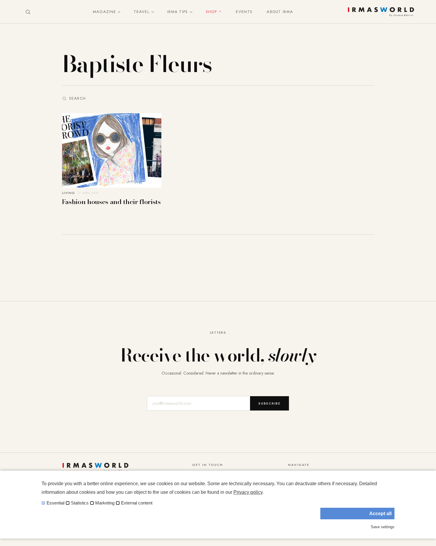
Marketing (104, 503)
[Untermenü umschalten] (118, 12)
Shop (211, 12)
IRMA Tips (177, 12)
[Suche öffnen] (28, 12)
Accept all (380, 513)
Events (244, 12)
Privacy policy (247, 492)
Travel (141, 12)
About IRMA (280, 12)
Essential (55, 503)
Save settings (382, 527)
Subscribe (269, 403)
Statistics (80, 503)
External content (136, 503)
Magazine (104, 12)
